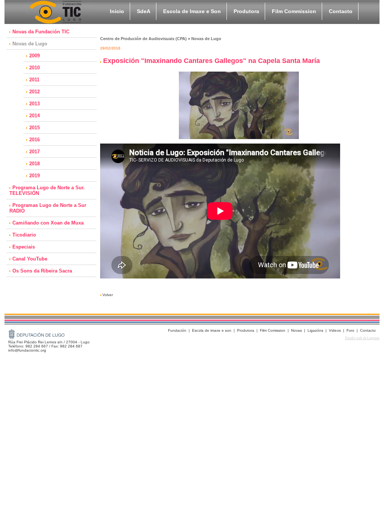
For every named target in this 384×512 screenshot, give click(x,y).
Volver (107, 295)
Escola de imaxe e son (211, 330)
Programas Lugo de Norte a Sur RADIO (47, 208)
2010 (34, 67)
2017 (34, 151)
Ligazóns (315, 330)
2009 (34, 55)
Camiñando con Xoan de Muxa (48, 223)
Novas (296, 330)
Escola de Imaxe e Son (192, 11)
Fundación (177, 330)
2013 (34, 103)
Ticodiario (24, 235)
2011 (34, 79)
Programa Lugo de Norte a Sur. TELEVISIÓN (47, 190)
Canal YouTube (29, 259)
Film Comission (272, 330)
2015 (34, 127)
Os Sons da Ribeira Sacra (42, 271)
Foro (350, 330)
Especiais (23, 247)
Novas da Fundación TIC (40, 31)
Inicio (117, 11)
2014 (34, 115)
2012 (34, 91)
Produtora (246, 11)
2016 (34, 139)
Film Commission (294, 11)
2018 (34, 163)
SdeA (143, 11)
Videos (335, 330)
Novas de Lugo (29, 43)
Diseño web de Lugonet (362, 338)
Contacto (340, 11)
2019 (34, 175)
